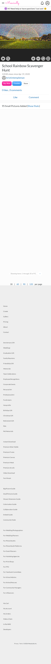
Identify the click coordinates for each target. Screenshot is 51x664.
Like (15, 97)
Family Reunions (9, 358)
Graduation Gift (8, 353)
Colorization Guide (9, 504)
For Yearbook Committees (12, 572)
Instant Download (9, 442)
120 (31, 284)
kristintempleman (15, 77)
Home (5, 306)
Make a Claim (7, 619)
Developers (7, 629)
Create (5, 311)
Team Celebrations (9, 374)
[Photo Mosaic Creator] (12, 3)
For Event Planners (9, 551)
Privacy (16, 643)
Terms (21, 643)
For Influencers (8, 593)
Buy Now (6, 83)
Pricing (5, 322)
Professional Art (8, 395)
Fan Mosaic (7, 478)
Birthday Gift (7, 410)
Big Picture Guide (9, 489)
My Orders (7, 614)
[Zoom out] (38, 58)
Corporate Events (9, 384)
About (5, 327)
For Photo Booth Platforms (12, 546)
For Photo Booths (9, 541)
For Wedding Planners (11, 536)
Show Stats (33, 106)
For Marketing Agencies (11, 556)
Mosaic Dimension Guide (11, 499)
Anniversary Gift (9, 343)
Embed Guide (8, 515)
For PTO (6, 567)
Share (26, 83)
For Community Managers (12, 588)
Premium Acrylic (9, 468)
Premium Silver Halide (10, 447)
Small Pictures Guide (10, 494)
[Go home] (43, 58)
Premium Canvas (9, 457)
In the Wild (7, 624)
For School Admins (9, 577)
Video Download (9, 473)
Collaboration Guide (10, 509)
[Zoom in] (33, 58)
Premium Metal (8, 463)
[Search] (8, 58)
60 (18, 284)
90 (24, 284)
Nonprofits (7, 405)
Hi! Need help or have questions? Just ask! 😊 (27, 8)
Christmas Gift (8, 416)
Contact (6, 332)
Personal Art (7, 390)
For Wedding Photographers (13, 530)
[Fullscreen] (48, 58)
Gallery (5, 317)
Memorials (7, 369)
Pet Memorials (8, 431)
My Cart (6, 603)
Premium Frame (8, 452)
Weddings (6, 348)
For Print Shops (8, 562)
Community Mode (9, 520)
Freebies (17, 83)
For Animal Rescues (10, 582)
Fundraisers (7, 400)
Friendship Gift (8, 363)
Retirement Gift (8, 421)
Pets (4, 426)
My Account (7, 609)
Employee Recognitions (11, 379)
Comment (34, 97)
